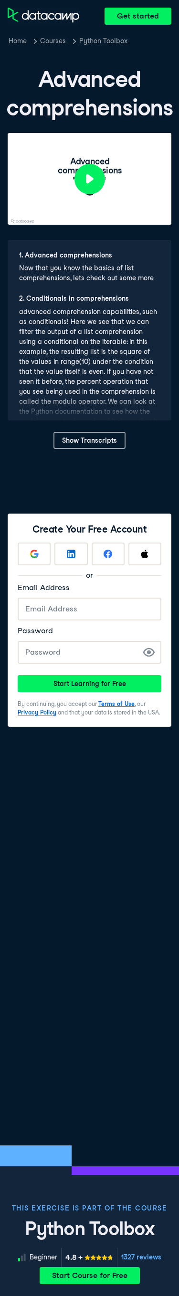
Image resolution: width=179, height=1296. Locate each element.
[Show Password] (149, 652)
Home (18, 41)
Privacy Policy (37, 712)
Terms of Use (116, 703)
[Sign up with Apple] (144, 554)
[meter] (89, 1257)
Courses (53, 41)
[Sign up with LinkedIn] (70, 554)
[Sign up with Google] (34, 554)
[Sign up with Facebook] (108, 554)
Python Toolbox (103, 41)
